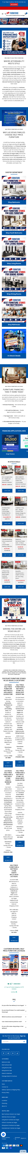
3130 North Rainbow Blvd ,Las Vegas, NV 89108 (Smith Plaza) (8, 740)
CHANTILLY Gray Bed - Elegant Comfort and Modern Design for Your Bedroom (21, 511)
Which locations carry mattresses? (12, 1017)
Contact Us (5, 1087)
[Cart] (25, 14)
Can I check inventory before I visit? (12, 1021)
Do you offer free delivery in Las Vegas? (13, 1005)
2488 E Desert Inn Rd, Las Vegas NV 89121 (19, 738)
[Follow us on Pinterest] (13, 1053)
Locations (4, 1100)
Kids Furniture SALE (7, 1065)
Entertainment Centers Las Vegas (11, 1128)
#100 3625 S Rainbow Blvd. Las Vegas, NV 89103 (8, 837)
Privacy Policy (5, 1092)
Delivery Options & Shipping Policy (11, 1090)
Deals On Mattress (7, 1073)
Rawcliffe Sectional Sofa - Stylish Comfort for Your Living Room (20, 574)
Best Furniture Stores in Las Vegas (11, 1114)
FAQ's (3, 1084)
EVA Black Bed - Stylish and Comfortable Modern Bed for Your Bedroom (6, 511)
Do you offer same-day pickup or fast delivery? (12, 1027)
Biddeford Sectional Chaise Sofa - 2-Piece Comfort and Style (21, 542)
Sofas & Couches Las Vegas (9, 1122)
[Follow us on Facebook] (3, 1053)
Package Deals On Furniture (9, 1076)
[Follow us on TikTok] (17, 1053)
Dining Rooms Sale (7, 1070)
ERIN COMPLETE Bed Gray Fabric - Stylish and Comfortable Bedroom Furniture (21, 480)
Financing (4, 1103)
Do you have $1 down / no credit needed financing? (13, 1011)
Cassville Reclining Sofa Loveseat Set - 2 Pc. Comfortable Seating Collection (7, 543)
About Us (4, 1106)
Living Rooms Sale (6, 1068)
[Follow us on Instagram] (8, 1053)
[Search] (5, 14)
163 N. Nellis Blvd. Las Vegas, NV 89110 (14, 911)
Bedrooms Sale (6, 1062)
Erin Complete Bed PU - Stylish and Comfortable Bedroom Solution (7, 479)
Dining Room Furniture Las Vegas (11, 1125)
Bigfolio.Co (23, 1138)
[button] (3, 1135)
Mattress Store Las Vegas (8, 1117)
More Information (8, 764)
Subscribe (24, 1041)
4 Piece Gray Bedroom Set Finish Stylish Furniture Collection (5, 574)
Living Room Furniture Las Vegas (10, 1119)
